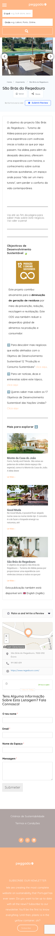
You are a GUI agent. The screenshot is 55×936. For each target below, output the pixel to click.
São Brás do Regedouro (21, 561)
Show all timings (28, 690)
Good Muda (14, 510)
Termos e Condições (27, 823)
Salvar (21, 94)
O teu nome (10, 713)
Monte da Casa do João (21, 458)
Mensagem (9, 758)
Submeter (12, 787)
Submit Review (39, 102)
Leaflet (50, 649)
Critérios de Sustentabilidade (27, 816)
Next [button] (50, 56)
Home (9, 82)
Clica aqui (12, 408)
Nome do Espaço (13, 743)
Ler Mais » (11, 477)
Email (6, 728)
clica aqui (41, 366)
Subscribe (26, 928)
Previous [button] (4, 56)
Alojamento (20, 82)
